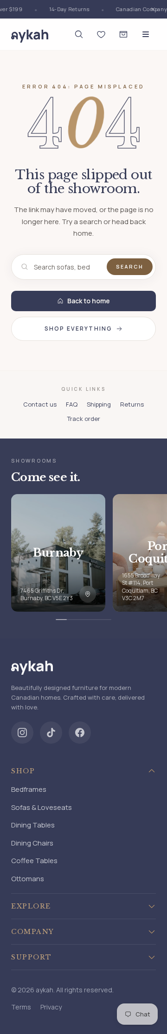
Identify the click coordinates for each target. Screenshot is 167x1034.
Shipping (99, 404)
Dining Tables (33, 825)
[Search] (79, 34)
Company (32, 931)
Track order (83, 418)
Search (129, 266)
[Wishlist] (101, 34)
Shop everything (78, 328)
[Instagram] (22, 732)
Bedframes (28, 789)
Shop (23, 771)
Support (31, 957)
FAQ (71, 404)
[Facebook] (80, 732)
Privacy (51, 1007)
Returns (132, 404)
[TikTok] (51, 732)
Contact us (40, 404)
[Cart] (123, 34)
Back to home (88, 300)
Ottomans (27, 879)
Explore (31, 906)
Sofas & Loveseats (41, 807)
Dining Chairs (32, 843)
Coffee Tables (34, 860)
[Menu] (145, 34)
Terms (21, 1007)
